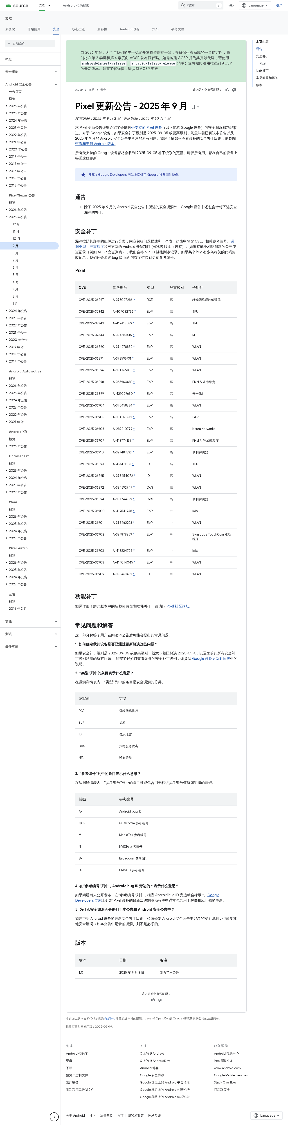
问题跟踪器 (222, 1090)
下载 (69, 1068)
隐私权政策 (136, 1115)
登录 (279, 5)
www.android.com (227, 1068)
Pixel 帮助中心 (224, 1061)
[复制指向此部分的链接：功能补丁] (101, 597)
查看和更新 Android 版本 (95, 144)
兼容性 (102, 29)
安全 (56, 29)
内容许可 (110, 1018)
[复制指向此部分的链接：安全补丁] (101, 232)
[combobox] (200, 5)
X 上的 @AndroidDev (155, 1061)
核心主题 (78, 29)
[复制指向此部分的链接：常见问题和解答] (117, 625)
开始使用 (34, 29)
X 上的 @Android (152, 1053)
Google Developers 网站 (116, 175)
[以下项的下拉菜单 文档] (51, 5)
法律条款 (106, 1115)
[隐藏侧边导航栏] (54, 1116)
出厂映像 (72, 1082)
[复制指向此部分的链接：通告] (90, 197)
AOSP (79, 90)
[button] (26, 71)
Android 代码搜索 (76, 5)
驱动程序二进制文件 (80, 1090)
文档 (42, 5)
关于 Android (75, 1115)
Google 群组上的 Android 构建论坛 (165, 1090)
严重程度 (97, 247)
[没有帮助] (234, 89)
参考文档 (177, 29)
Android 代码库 (77, 1053)
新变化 (10, 29)
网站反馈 (154, 1115)
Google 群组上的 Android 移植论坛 (165, 1097)
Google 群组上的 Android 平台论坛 (165, 1082)
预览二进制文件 (77, 1075)
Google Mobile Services (231, 1075)
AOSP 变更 (149, 69)
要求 (69, 1061)
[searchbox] (30, 43)
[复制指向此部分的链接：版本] (90, 943)
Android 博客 (149, 1068)
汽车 (155, 29)
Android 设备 (130, 29)
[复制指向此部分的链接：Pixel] (89, 271)
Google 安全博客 (152, 1075)
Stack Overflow (225, 1082)
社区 (92, 1115)
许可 (120, 1115)
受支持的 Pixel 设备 (146, 127)
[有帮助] (227, 89)
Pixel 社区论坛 (177, 606)
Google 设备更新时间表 (211, 658)
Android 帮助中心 (226, 1053)
